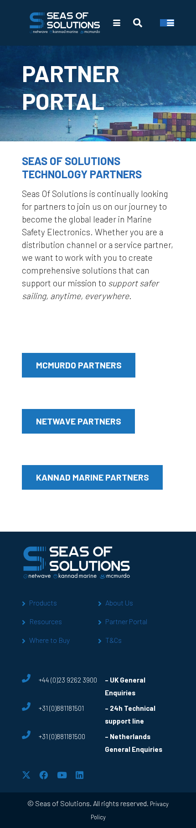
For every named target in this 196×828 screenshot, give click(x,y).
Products (43, 602)
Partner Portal (126, 621)
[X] (26, 775)
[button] (117, 22)
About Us (119, 602)
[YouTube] (62, 775)
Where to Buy (49, 640)
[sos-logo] (65, 23)
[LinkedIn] (79, 775)
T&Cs (113, 640)
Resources (45, 621)
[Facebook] (43, 775)
